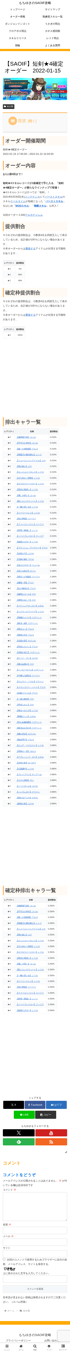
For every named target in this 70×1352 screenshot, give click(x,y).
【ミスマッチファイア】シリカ (30, 611)
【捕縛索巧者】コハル (26, 437)
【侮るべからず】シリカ (27, 710)
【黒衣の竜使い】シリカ (27, 489)
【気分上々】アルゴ (25, 629)
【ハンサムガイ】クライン (28, 792)
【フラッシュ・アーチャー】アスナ (32, 548)
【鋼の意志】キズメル (26, 734)
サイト (6, 1247)
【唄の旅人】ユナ (24, 466)
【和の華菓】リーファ (26, 518)
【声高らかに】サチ (25, 705)
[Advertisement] (35, 378)
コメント (9, 1189)
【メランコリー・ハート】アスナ (31, 687)
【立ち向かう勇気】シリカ (28, 478)
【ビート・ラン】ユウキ (27, 658)
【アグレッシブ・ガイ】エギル (30, 757)
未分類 (10, 106)
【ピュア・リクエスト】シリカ (30, 745)
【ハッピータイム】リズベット (30, 670)
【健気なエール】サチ (26, 594)
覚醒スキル (40, 205)
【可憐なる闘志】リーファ (28, 675)
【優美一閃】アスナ (25, 583)
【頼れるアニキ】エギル (27, 798)
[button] (45, 1115)
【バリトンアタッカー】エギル (30, 606)
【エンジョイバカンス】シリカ (30, 472)
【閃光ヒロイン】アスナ (27, 647)
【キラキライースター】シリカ (30, 484)
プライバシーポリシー (18, 1340)
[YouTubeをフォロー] (51, 1132)
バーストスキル (53, 196)
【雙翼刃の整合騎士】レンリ (29, 454)
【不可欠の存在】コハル (27, 443)
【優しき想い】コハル (26, 495)
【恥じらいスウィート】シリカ (30, 501)
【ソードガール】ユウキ (27, 786)
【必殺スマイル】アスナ (27, 693)
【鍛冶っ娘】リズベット (27, 623)
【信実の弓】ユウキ (25, 553)
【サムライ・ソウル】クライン (30, 681)
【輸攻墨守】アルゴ (25, 739)
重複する (30, 248)
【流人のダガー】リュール (28, 565)
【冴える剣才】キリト (26, 571)
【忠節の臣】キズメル (26, 641)
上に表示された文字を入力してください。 (27, 1273)
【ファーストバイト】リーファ (30, 524)
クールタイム (17, 201)
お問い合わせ (51, 1340)
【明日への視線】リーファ (28, 577)
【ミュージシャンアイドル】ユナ (31, 460)
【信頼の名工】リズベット (28, 652)
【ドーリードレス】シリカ (28, 513)
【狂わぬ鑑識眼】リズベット (29, 722)
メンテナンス (32, 196)
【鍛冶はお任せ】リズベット (29, 728)
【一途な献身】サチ (25, 699)
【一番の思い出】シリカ (27, 507)
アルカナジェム (34, 214)
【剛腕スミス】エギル (26, 716)
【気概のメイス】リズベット (29, 617)
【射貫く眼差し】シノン (27, 530)
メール (8, 1236)
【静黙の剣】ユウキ (25, 803)
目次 (22, 120)
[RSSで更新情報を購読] (51, 1141)
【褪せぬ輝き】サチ (25, 664)
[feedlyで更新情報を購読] (19, 1141)
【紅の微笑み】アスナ (26, 588)
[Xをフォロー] (19, 1132)
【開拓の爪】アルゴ (25, 635)
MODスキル (22, 205)
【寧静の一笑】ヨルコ (26, 751)
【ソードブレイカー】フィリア (30, 536)
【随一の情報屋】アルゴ (27, 449)
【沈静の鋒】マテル (25, 559)
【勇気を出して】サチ (26, 600)
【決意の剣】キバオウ (26, 763)
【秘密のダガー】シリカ (27, 542)
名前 (7, 1224)
